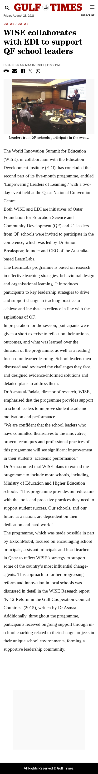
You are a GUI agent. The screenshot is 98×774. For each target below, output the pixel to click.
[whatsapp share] (39, 71)
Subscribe (87, 15)
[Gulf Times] (48, 11)
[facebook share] (23, 72)
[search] (7, 8)
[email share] (14, 72)
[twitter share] (30, 71)
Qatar (9, 24)
